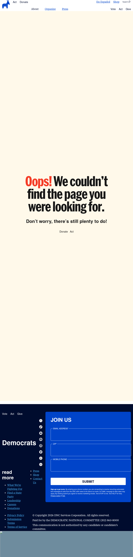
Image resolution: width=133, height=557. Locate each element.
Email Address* (60, 428)
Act (15, 2)
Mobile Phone (60, 459)
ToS (63, 496)
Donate (24, 2)
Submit (88, 481)
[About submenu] (40, 9)
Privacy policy (55, 496)
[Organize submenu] (57, 9)
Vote (113, 9)
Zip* (55, 444)
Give (128, 9)
